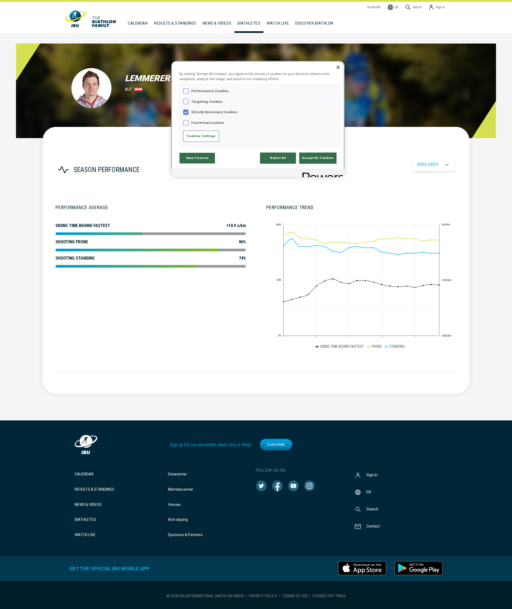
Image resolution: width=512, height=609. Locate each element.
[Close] (338, 67)
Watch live (278, 23)
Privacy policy (263, 596)
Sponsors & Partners (185, 535)
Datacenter (177, 474)
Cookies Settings (329, 596)
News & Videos (88, 504)
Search (372, 509)
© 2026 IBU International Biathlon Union (205, 596)
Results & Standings (94, 489)
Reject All (278, 158)
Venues (174, 504)
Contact (373, 526)
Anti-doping (178, 519)
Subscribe (276, 445)
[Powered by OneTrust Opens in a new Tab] (321, 173)
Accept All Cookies (318, 158)
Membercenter (180, 489)
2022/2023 (427, 164)
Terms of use (295, 596)
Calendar (84, 474)
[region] (258, 119)
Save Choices (197, 158)
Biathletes (85, 519)
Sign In (372, 475)
